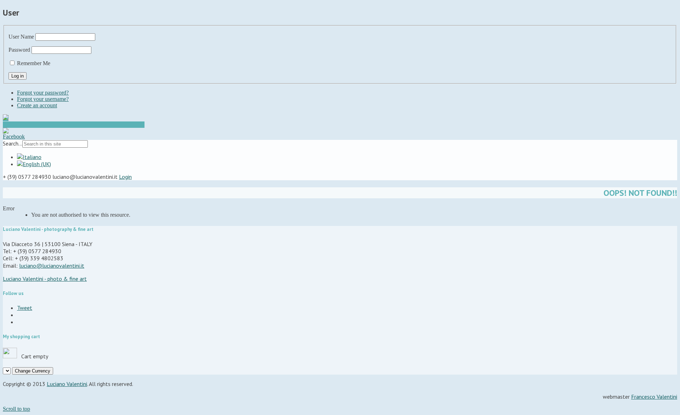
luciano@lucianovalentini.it (51, 265)
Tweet (24, 307)
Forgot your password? (43, 93)
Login (125, 176)
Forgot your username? (43, 99)
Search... (12, 143)
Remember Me (33, 63)
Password (19, 50)
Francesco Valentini (654, 396)
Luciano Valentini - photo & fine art (45, 278)
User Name (21, 37)
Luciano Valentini (67, 383)
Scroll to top (16, 409)
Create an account (37, 105)
